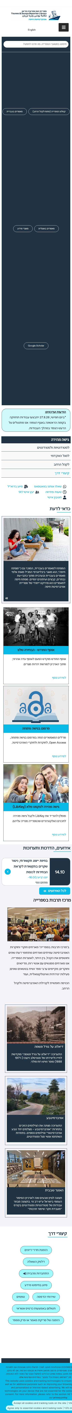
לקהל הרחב (61, 464)
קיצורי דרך (62, 473)
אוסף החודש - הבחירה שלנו (36, 650)
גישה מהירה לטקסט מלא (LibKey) (36, 807)
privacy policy (60, 1397)
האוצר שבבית (54, 1190)
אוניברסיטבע (55, 1118)
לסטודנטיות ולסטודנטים (53, 447)
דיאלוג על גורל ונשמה (48, 1047)
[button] (54, 891)
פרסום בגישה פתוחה (36, 728)
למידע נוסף (59, 678)
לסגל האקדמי (60, 456)
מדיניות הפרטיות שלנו (29, 1377)
